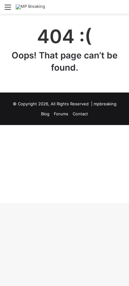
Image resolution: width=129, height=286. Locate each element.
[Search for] (121, 9)
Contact (80, 113)
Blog (45, 113)
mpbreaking (105, 103)
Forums (61, 113)
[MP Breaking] (30, 6)
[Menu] (8, 9)
